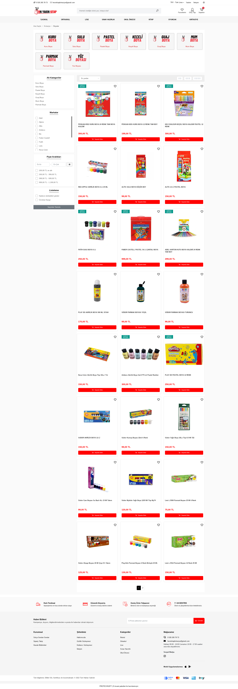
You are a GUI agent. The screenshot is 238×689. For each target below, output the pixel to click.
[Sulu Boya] (76, 38)
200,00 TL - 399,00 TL (48, 174)
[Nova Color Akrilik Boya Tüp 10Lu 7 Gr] (97, 354)
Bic (40, 134)
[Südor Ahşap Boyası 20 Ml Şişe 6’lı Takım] (97, 542)
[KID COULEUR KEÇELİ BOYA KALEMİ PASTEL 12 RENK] (184, 103)
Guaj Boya (161, 46)
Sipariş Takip (38, 641)
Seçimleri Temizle (54, 207)
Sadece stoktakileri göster (49, 196)
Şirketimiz (81, 632)
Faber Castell (44, 138)
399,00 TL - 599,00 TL (48, 178)
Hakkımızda (81, 637)
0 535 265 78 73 (173, 637)
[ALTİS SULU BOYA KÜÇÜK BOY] (141, 166)
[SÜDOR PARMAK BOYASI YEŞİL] (141, 291)
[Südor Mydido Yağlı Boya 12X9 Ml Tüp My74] (141, 479)
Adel (41, 118)
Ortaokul (123, 641)
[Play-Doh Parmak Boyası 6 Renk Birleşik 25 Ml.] (141, 542)
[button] (202, 10)
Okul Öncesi (124, 653)
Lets (40, 146)
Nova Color (43, 150)
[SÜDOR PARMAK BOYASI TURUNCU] (184, 291)
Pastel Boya (104, 46)
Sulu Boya (76, 46)
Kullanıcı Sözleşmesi (84, 645)
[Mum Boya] (189, 38)
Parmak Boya (48, 66)
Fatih (41, 142)
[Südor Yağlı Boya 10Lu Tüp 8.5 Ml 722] (184, 417)
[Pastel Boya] (104, 38)
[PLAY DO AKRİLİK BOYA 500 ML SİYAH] (97, 291)
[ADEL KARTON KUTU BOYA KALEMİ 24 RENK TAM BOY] (184, 229)
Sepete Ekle (99, 139)
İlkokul (122, 637)
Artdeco (42, 130)
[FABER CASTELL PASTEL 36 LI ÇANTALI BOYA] (141, 229)
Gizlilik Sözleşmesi (84, 641)
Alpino (41, 122)
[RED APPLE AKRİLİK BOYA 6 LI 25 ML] (97, 166)
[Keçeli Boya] (133, 38)
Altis (40, 126)
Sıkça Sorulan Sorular (41, 637)
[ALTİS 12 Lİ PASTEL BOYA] (184, 166)
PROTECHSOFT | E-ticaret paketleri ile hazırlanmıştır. (119, 686)
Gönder (200, 621)
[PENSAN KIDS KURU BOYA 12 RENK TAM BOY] (141, 103)
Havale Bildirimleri (39, 645)
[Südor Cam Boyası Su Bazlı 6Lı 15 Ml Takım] (97, 479)
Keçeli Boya (133, 46)
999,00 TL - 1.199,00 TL (48, 182)
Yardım (188, 2)
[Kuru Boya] (48, 38)
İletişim (196, 2)
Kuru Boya (48, 46)
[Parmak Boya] (48, 58)
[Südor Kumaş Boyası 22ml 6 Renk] (141, 417)
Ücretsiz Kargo (45, 200)
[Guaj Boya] (161, 38)
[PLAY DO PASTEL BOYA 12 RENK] (184, 354)
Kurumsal (38, 632)
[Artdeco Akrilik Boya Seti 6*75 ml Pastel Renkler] (141, 354)
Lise (121, 645)
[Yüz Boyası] (76, 58)
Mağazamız (169, 632)
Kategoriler (125, 632)
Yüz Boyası (76, 66)
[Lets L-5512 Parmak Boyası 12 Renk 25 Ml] (184, 542)
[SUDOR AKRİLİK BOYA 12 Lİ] (97, 417)
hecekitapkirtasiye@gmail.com (178, 641)
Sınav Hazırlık (125, 649)
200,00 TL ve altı (45, 170)
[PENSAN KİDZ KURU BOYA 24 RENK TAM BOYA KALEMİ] (97, 103)
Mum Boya (190, 46)
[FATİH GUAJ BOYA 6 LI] (97, 229)
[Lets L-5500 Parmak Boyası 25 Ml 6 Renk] (184, 479)
